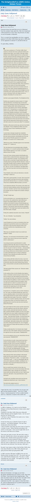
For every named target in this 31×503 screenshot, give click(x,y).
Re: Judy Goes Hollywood (9, 403)
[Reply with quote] (26, 22)
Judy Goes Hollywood (8, 13)
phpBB (11, 499)
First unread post (10, 17)
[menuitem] (4, 7)
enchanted (3, 398)
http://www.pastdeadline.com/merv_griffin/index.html (16, 385)
